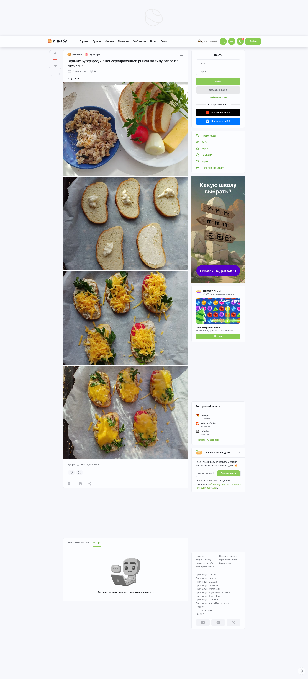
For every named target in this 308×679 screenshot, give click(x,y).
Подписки (123, 41)
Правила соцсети (228, 556)
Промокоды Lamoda (206, 578)
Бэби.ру (200, 614)
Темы (164, 41)
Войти (253, 41)
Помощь (200, 556)
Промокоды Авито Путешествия (212, 603)
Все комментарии (78, 542)
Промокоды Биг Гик (206, 575)
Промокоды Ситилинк (207, 599)
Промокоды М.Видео (206, 582)
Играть (218, 336)
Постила (200, 607)
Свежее (109, 41)
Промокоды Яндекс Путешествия (213, 592)
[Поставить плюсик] (55, 53)
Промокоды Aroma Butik (208, 589)
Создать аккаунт (218, 90)
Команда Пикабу (204, 563)
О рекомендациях (228, 559)
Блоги (153, 41)
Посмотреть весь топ (207, 439)
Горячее (84, 41)
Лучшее (97, 41)
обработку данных (219, 484)
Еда (83, 464)
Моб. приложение (205, 567)
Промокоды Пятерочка (208, 585)
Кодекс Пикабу (203, 559)
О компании (225, 563)
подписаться (228, 473)
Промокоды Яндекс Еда (208, 596)
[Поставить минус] (55, 66)
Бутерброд (73, 464)
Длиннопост (94, 464)
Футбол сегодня (204, 610)
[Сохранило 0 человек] (80, 483)
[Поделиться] (89, 483)
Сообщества (139, 41)
